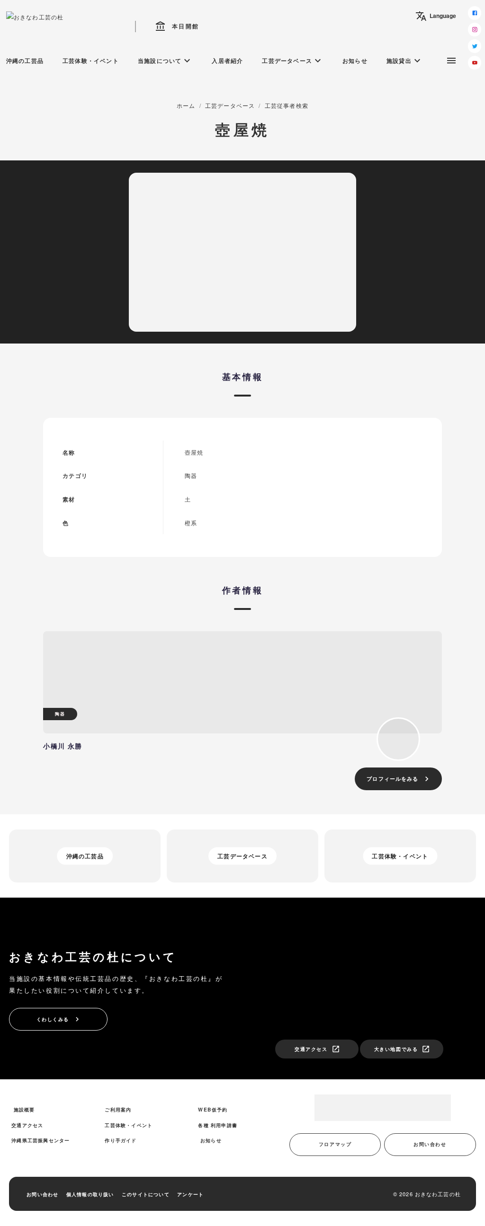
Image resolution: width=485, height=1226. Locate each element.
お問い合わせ (429, 1143)
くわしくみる (58, 1019)
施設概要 (24, 1109)
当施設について (165, 60)
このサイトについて (146, 1194)
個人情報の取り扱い (90, 1194)
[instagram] (475, 29)
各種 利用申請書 (217, 1125)
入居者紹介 (227, 60)
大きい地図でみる (402, 1049)
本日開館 (177, 26)
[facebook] (475, 13)
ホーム (186, 105)
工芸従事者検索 (286, 105)
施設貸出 (404, 60)
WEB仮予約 (212, 1109)
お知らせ (355, 60)
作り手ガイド (120, 1140)
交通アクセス (317, 1049)
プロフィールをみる (399, 779)
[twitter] (475, 46)
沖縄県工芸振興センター (40, 1140)
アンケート (190, 1194)
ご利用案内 (118, 1109)
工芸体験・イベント (91, 60)
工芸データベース (292, 60)
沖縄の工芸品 (25, 60)
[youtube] (475, 63)
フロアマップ (335, 1143)
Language (435, 16)
